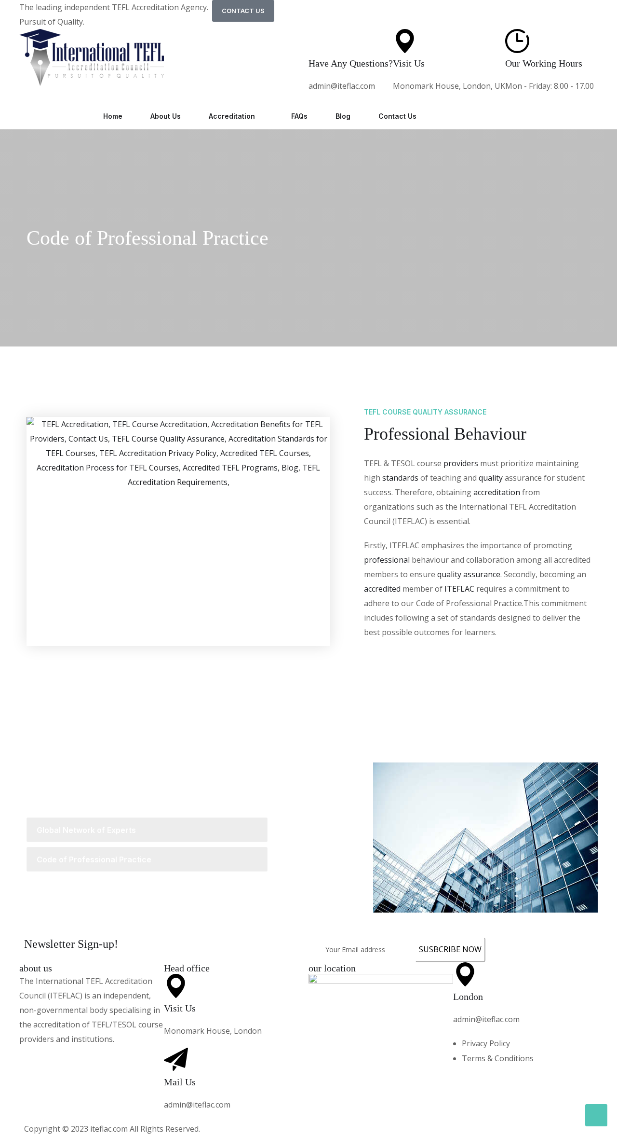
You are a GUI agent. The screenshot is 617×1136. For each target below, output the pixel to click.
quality (491, 477)
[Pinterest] (67, 1058)
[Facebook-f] (31, 1058)
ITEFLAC (459, 588)
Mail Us (180, 1082)
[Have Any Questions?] (320, 41)
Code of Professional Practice (147, 238)
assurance (481, 574)
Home (112, 116)
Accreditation (232, 116)
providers (460, 463)
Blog (342, 116)
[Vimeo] (104, 1058)
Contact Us (397, 116)
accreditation (496, 492)
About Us (165, 116)
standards (400, 477)
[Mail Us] (176, 1060)
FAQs (299, 116)
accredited (382, 588)
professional (387, 559)
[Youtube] (140, 1058)
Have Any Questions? (350, 63)
